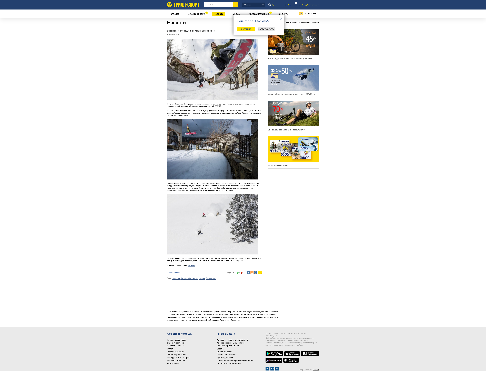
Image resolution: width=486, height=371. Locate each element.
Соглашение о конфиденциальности (235, 360)
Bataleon (191, 265)
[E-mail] (260, 273)
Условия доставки (176, 343)
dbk (182, 278)
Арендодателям (225, 357)
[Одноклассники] (252, 272)
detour (202, 278)
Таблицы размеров (176, 354)
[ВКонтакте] (248, 272)
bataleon (176, 278)
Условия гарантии (176, 360)
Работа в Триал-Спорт (228, 346)
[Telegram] (277, 368)
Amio (316, 369)
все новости (174, 272)
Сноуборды (211, 278)
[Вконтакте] (267, 368)
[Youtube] (272, 368)
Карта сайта (173, 363)
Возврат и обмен (175, 346)
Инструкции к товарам (178, 357)
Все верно (246, 29)
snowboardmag (191, 278)
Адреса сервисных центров (231, 343)
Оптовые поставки (226, 354)
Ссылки (220, 349)
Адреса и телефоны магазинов (232, 340)
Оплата (171, 349)
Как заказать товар (177, 340)
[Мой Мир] (255, 272)
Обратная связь (224, 351)
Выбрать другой (266, 29)
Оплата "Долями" (175, 351)
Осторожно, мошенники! (229, 363)
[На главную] (183, 4)
